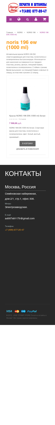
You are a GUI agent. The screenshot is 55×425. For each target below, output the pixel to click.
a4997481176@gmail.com (20, 218)
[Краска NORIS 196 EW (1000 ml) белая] (25, 98)
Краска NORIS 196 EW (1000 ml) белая (27, 116)
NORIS (20, 32)
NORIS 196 (31, 32)
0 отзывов (22, 119)
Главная (9, 32)
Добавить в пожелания (27, 149)
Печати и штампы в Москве (27, 8)
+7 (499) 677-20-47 (14, 229)
